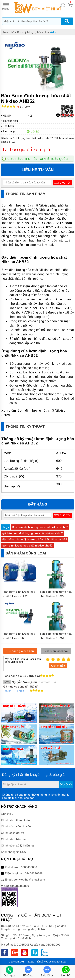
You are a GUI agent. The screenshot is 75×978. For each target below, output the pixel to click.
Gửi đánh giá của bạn (20, 651)
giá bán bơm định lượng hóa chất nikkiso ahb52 (32, 533)
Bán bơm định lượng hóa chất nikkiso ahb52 (40, 527)
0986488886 (29, 867)
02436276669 (34, 873)
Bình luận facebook (56, 651)
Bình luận (23, 107)
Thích (20, 690)
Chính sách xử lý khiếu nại (17, 845)
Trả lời (7, 690)
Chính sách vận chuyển (16, 826)
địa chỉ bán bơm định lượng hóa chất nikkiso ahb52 (34, 539)
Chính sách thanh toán (15, 820)
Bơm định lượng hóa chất (32, 32)
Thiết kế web (41, 961)
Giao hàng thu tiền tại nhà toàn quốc (37, 159)
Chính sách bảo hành (14, 839)
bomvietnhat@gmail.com (29, 879)
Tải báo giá (67, 114)
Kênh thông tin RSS (13, 851)
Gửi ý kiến (58, 665)
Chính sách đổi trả (12, 832)
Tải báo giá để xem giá (26, 149)
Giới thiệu (7, 813)
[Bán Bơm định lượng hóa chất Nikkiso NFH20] (19, 580)
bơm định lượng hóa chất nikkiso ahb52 (27, 545)
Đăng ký (66, 784)
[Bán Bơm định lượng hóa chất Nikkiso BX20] (19, 623)
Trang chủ (8, 32)
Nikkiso (53, 32)
